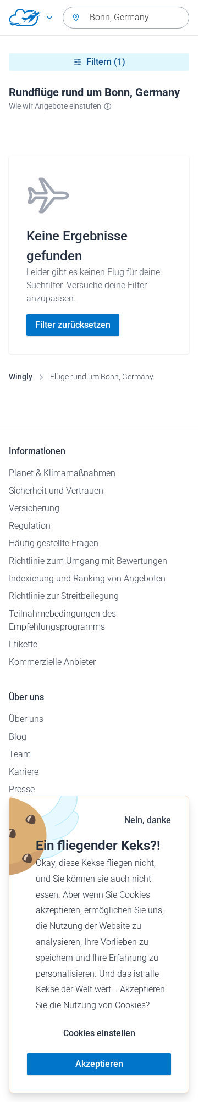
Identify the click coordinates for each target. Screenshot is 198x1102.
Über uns (26, 719)
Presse (22, 789)
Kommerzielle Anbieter (52, 662)
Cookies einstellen (99, 1033)
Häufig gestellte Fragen (53, 543)
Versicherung (34, 508)
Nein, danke (147, 820)
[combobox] (126, 18)
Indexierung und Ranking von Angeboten (87, 578)
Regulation (30, 526)
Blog (17, 736)
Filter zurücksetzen (73, 325)
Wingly (20, 376)
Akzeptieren (99, 1064)
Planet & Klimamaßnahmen (62, 473)
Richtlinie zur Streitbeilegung (64, 596)
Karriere (23, 772)
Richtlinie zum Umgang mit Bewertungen (88, 561)
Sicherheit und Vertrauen (56, 490)
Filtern (105, 62)
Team (20, 754)
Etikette (23, 644)
